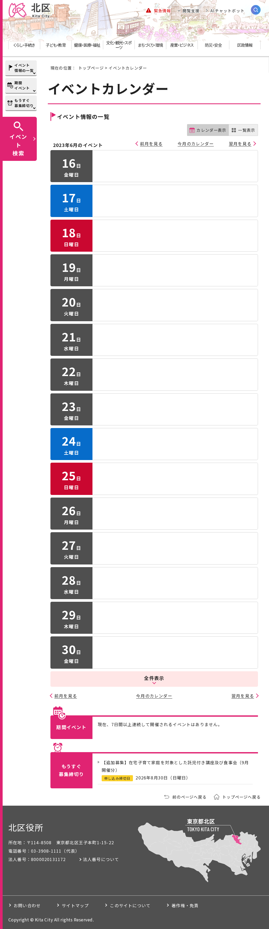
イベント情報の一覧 (24, 67)
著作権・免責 (185, 905)
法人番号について (101, 859)
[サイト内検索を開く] (256, 10)
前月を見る (151, 143)
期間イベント (22, 85)
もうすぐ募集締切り (24, 103)
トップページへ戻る (241, 797)
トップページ (91, 68)
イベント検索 (18, 145)
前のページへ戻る (189, 797)
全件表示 (154, 678)
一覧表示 (246, 130)
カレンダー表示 (211, 130)
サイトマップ (75, 905)
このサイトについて (130, 905)
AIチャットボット (227, 10)
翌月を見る (240, 143)
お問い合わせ (27, 905)
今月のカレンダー (196, 143)
